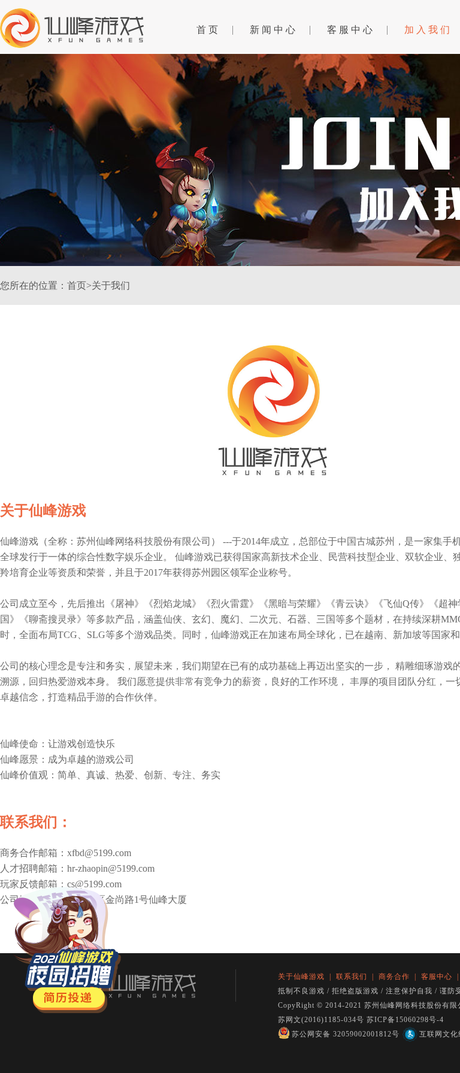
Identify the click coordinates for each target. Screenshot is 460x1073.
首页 (208, 30)
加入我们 (428, 30)
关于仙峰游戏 (301, 976)
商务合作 (394, 976)
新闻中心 (274, 30)
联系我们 (351, 976)
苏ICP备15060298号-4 (405, 1019)
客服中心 (351, 30)
